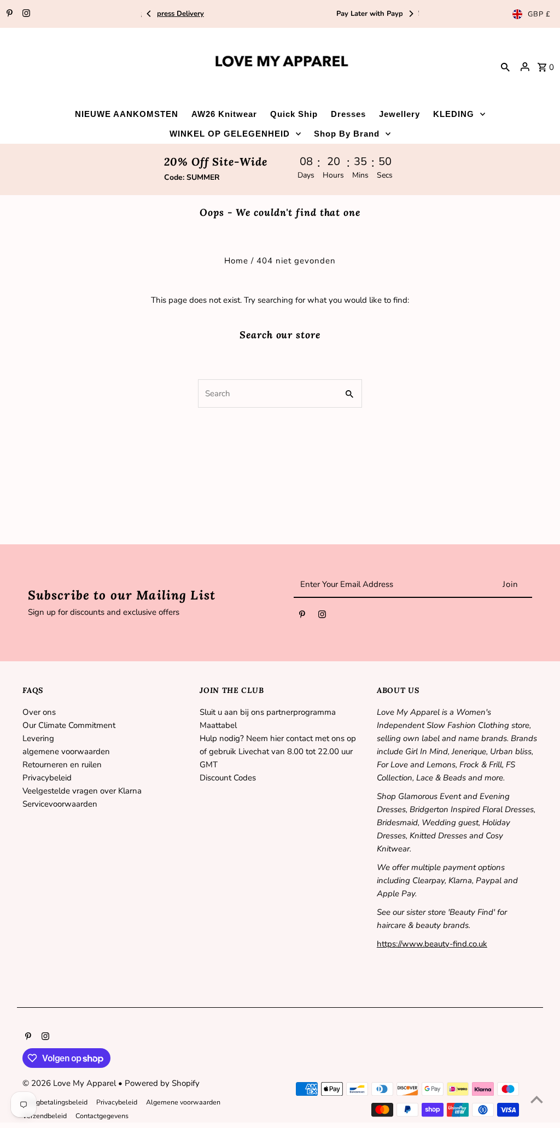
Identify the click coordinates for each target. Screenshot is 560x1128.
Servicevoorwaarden (59, 803)
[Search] (505, 66)
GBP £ (539, 14)
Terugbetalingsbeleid (55, 1102)
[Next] (410, 13)
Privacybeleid (47, 777)
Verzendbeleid (44, 1115)
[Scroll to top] (536, 1099)
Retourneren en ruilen (62, 764)
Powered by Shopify (162, 1083)
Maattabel (218, 725)
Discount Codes (228, 777)
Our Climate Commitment (68, 725)
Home (236, 260)
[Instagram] (25, 14)
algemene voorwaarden (66, 751)
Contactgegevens (102, 1115)
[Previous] (149, 13)
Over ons (39, 712)
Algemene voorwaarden (183, 1102)
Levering (38, 738)
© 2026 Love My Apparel (70, 1083)
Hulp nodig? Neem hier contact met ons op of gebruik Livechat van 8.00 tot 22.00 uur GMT (278, 751)
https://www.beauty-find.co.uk (432, 943)
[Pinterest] (8, 14)
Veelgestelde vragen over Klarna (82, 790)
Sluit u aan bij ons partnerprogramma (268, 712)
